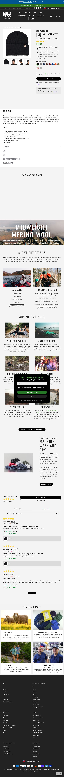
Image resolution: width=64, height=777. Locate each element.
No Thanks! (32, 396)
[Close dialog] (48, 375)
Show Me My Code (32, 392)
